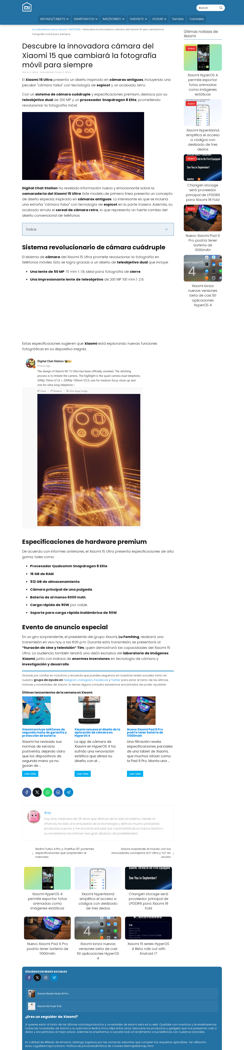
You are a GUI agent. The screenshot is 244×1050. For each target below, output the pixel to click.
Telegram (70, 680)
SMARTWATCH (84, 19)
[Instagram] (45, 977)
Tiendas (178, 19)
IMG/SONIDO (112, 19)
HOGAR (157, 19)
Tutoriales (196, 19)
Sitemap (46, 1046)
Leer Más (30, 774)
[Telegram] (68, 792)
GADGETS (137, 19)
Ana (47, 812)
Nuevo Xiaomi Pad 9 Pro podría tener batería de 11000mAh (145, 732)
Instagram (85, 680)
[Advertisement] (98, 312)
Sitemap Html (144, 1046)
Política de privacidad (82, 1046)
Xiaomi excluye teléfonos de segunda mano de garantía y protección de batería (44, 732)
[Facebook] (26, 792)
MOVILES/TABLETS (52, 19)
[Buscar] (221, 8)
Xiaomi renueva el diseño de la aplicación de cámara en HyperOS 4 (97, 732)
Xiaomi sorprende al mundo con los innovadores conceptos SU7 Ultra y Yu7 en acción (141, 853)
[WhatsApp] (47, 792)
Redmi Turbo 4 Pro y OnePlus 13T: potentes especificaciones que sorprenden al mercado (64, 853)
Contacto (58, 1046)
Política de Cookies (110, 1046)
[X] (37, 792)
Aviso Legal (32, 1046)
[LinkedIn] (58, 792)
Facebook (101, 680)
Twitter (115, 680)
